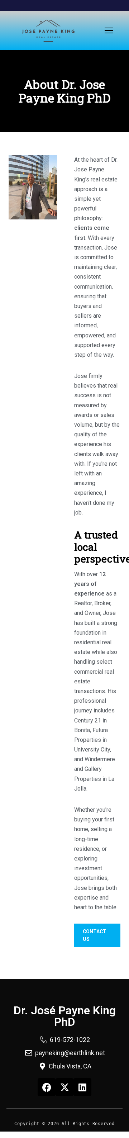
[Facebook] (47, 1087)
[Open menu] (109, 30)
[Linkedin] (82, 1087)
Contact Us (94, 935)
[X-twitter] (64, 1087)
